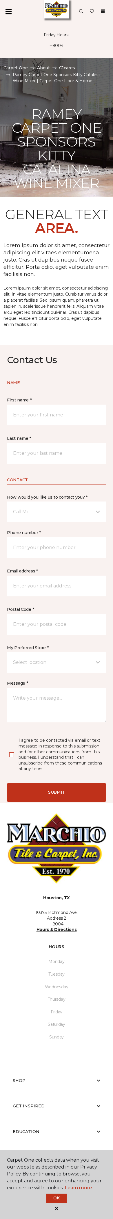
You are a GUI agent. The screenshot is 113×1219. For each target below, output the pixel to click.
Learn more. (79, 1187)
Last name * (19, 438)
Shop (19, 1080)
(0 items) (103, 11)
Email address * (22, 571)
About (43, 67)
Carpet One (15, 67)
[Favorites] (91, 11)
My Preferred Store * (27, 648)
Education (26, 1131)
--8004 (56, 45)
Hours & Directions (57, 929)
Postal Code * (20, 609)
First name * (19, 400)
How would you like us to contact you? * (47, 497)
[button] (81, 11)
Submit (56, 792)
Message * (17, 683)
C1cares (67, 67)
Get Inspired (29, 1106)
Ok (56, 1198)
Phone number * (24, 533)
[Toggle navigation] (8, 11)
